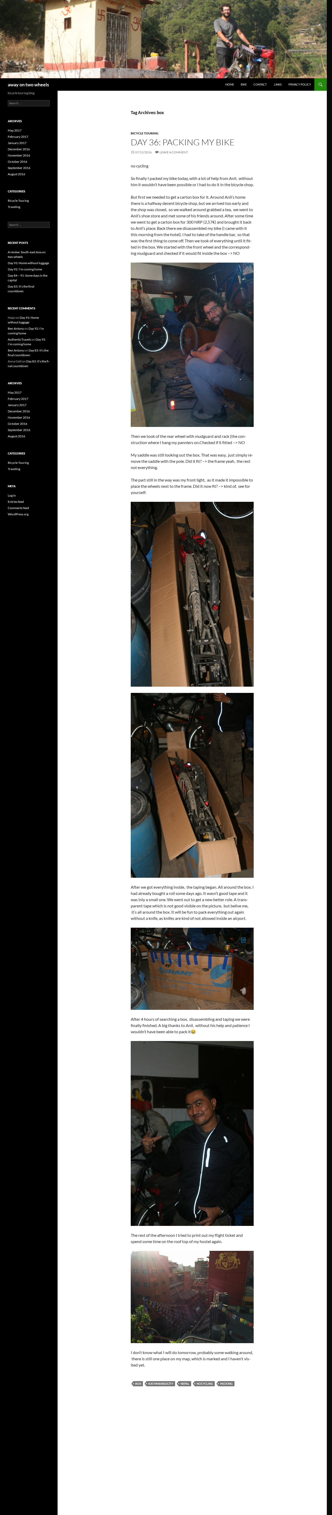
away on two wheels (28, 84)
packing (226, 1383)
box (138, 1383)
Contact (260, 84)
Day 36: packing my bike (183, 142)
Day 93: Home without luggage (28, 263)
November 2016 (19, 155)
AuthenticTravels (19, 339)
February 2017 (18, 137)
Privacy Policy (299, 84)
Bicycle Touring (144, 133)
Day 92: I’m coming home (25, 269)
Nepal (185, 1383)
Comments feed (18, 508)
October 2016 (17, 162)
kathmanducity (160, 1383)
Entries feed (16, 502)
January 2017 (17, 143)
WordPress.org (18, 514)
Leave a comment (174, 152)
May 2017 (15, 130)
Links (278, 84)
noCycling (205, 1383)
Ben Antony (16, 328)
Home (229, 84)
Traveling (14, 207)
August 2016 (16, 174)
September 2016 (19, 168)
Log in (12, 495)
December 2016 (19, 149)
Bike (244, 84)
